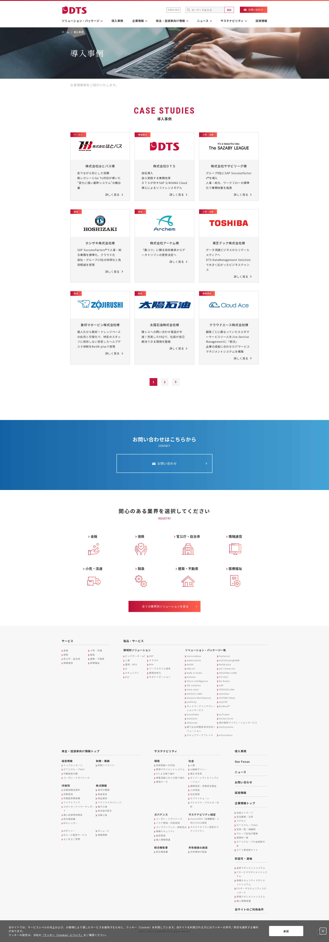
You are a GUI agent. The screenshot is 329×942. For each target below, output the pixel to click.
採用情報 (261, 21)
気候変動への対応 (165, 765)
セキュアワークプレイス (200, 735)
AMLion (191, 668)
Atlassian (192, 722)
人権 (192, 765)
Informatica (226, 735)
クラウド (154, 660)
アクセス (241, 820)
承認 (286, 931)
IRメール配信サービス (75, 834)
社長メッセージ (244, 812)
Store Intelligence (197, 681)
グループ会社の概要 (247, 833)
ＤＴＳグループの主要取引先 (250, 843)
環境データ (162, 781)
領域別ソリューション (137, 650)
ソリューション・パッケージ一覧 (205, 650)
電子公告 (102, 806)
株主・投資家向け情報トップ (81, 751)
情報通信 (68, 662)
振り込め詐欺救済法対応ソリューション (201, 728)
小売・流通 (96, 650)
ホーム (65, 32)
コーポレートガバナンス (76, 777)
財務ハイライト (106, 765)
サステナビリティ (165, 751)
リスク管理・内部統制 (168, 822)
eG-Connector (227, 668)
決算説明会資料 (71, 789)
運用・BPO (131, 664)
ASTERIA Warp (227, 697)
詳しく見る (112, 194)
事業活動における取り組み (170, 777)
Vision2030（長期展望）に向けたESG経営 (204, 820)
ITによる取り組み (165, 773)
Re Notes (224, 681)
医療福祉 (95, 662)
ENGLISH (173, 9)
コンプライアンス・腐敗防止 (171, 827)
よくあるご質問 (71, 839)
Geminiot (192, 718)
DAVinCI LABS (194, 693)
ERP (151, 656)
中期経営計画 (70, 773)
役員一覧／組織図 (246, 829)
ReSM (190, 664)
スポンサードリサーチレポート (78, 808)
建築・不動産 (97, 658)
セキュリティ (132, 672)
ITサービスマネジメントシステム (251, 874)
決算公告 (102, 815)
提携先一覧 (242, 837)
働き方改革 (196, 773)
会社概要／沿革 (244, 816)
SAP (221, 685)
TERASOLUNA (227, 689)
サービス (67, 641)
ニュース (240, 772)
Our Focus (242, 761)
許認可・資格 (243, 858)
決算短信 (68, 794)
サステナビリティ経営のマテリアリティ (204, 829)
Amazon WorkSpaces (199, 697)
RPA (151, 664)
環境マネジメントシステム (170, 769)
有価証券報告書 (71, 798)
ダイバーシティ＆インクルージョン (204, 779)
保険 (65, 654)
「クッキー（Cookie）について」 (62, 935)
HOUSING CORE (228, 672)
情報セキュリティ (165, 831)
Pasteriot (224, 656)
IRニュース (103, 830)
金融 (65, 650)
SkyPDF (223, 702)
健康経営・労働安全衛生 (203, 786)
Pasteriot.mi (226, 718)
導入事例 (117, 21)
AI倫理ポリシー (198, 769)
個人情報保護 (163, 839)
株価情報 (102, 834)
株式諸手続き (105, 810)
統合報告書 (69, 819)
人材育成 (195, 790)
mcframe (224, 714)
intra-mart (193, 689)
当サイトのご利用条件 (249, 909)
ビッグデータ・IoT (135, 656)
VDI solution (194, 685)
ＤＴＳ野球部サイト (247, 849)
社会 (191, 761)
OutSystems (226, 726)
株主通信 (102, 798)
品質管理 (161, 835)
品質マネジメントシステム (250, 867)
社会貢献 (195, 794)
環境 (157, 761)
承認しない (323, 931)
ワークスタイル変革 (160, 668)
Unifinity (192, 702)
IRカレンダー (70, 823)
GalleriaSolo (194, 660)
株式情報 (101, 785)
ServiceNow (194, 656)
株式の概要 (104, 789)
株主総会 (102, 794)
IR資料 (66, 785)
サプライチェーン (199, 798)
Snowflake (193, 714)
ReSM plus (225, 664)
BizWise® (224, 706)
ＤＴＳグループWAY (74, 769)
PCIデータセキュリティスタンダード (251, 890)
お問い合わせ (243, 782)
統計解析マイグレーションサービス (238, 722)
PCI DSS (223, 677)
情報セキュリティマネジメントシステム (250, 882)
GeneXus (224, 693)
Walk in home (194, 672)
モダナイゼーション (160, 677)
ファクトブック (71, 802)
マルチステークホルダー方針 (204, 804)
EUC (127, 677)
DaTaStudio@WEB (229, 660)
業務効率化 (155, 672)
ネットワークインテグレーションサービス (201, 708)
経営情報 (67, 761)
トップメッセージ (73, 765)
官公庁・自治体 (71, 658)
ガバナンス (161, 814)
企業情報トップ (245, 803)
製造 (92, 654)
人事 (127, 660)
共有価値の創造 (198, 847)
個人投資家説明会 (73, 814)
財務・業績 (103, 761)
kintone (191, 677)
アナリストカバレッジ (110, 802)
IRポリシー (69, 830)
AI (126, 668)
